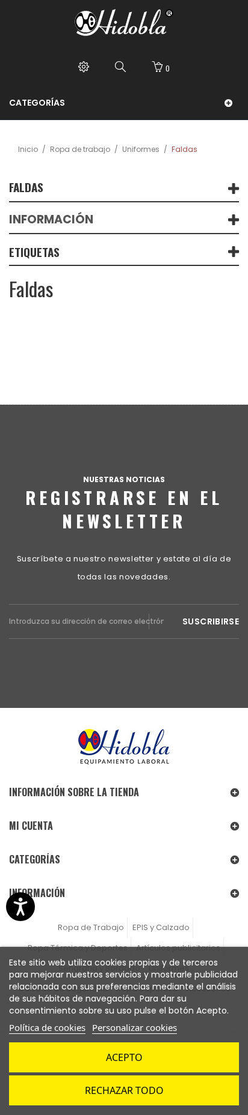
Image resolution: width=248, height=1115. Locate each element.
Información (51, 219)
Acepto (124, 1057)
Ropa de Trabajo (91, 927)
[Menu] (83, 67)
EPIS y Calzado (161, 927)
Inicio (28, 149)
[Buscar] (120, 67)
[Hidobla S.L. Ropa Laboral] (124, 22)
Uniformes (141, 149)
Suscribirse (210, 621)
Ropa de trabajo (80, 149)
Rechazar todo (124, 1090)
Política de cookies (47, 1027)
